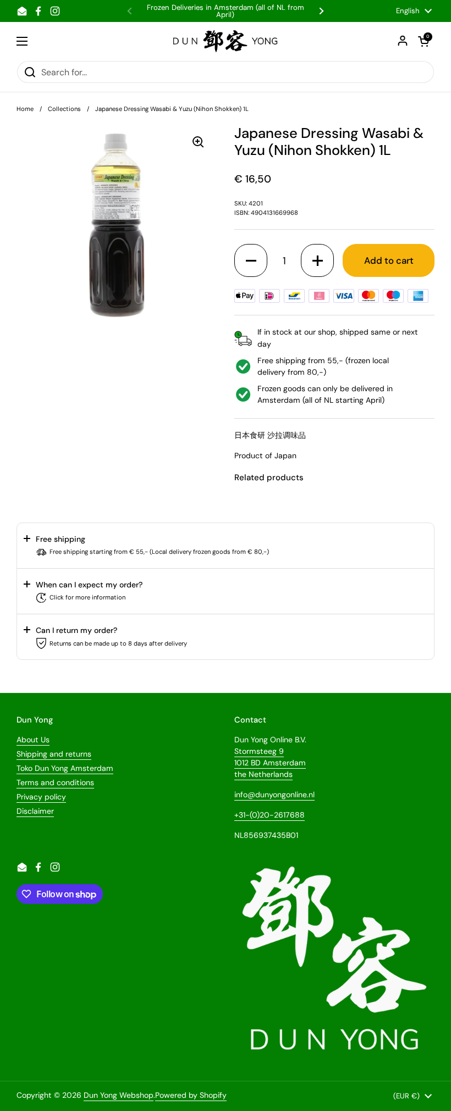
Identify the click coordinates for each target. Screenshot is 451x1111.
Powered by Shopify (191, 1095)
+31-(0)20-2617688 (269, 815)
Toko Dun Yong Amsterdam (64, 768)
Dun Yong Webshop (118, 1095)
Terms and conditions (55, 782)
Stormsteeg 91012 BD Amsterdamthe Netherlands (270, 762)
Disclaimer (35, 811)
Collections (64, 109)
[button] (250, 260)
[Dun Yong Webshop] (225, 41)
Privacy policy (41, 797)
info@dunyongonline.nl (274, 794)
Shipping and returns (53, 754)
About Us (33, 740)
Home (25, 109)
